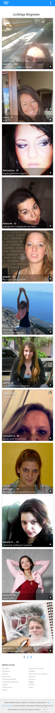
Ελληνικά (32, 679)
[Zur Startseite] (6, 3)
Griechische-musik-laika (38, 674)
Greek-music (7, 687)
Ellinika (4, 690)
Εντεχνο (31, 684)
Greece (5, 674)
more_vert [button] (50, 3)
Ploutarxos (6, 671)
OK (44, 709)
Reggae (31, 682)
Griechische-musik (36, 668)
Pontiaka (5, 668)
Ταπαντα (32, 676)
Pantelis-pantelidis (9, 679)
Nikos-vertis (6, 676)
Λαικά (31, 687)
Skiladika (32, 671)
